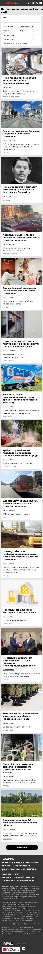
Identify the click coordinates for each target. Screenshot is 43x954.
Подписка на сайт (10, 874)
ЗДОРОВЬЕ (7, 416)
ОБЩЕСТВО (7, 360)
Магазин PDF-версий (21, 866)
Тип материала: (8, 26)
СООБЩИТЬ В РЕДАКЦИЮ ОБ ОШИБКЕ (18, 880)
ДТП (4, 517)
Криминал (8, 730)
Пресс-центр (32, 863)
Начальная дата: (8, 35)
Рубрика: (6, 31)
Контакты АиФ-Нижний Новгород (18, 877)
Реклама (6, 866)
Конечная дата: (8, 39)
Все (4, 18)
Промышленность (11, 97)
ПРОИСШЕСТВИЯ (10, 254)
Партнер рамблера (21, 943)
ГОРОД (6, 152)
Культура (7, 201)
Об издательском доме (13, 863)
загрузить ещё (22, 847)
